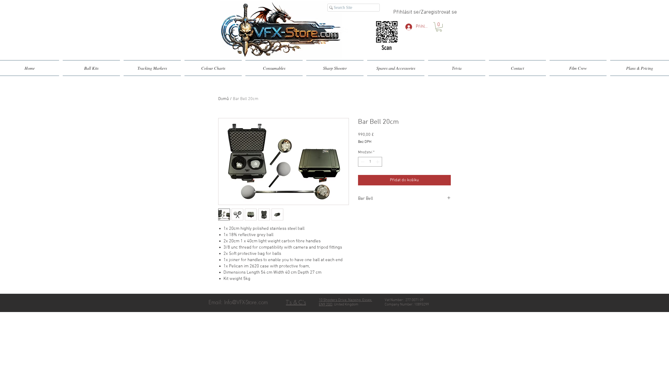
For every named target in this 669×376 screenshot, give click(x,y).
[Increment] (378, 161)
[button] (439, 27)
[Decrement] (362, 161)
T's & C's (296, 302)
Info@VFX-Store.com (246, 302)
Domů (223, 99)
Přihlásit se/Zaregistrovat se (425, 12)
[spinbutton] (370, 161)
